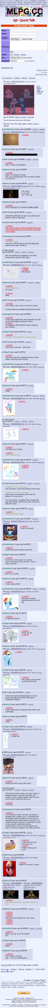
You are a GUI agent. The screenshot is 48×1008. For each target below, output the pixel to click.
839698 (21, 159)
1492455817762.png (9, 859)
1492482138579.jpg (17, 462)
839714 (24, 385)
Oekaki (23, 55)
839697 (24, 149)
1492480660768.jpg (17, 265)
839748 (24, 951)
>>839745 (31, 909)
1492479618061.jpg (17, 132)
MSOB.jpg (41, 462)
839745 (25, 928)
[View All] (30, 117)
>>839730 (30, 646)
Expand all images (42, 70)
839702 (21, 212)
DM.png (42, 398)
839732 (24, 704)
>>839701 (30, 183)
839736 (24, 778)
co (4, 1)
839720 (24, 508)
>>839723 (37, 483)
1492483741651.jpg (17, 755)
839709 (28, 314)
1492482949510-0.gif (18, 649)
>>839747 (32, 928)
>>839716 (35, 396)
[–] (38, 86)
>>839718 (24, 421)
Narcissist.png (7, 628)
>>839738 (17, 790)
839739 (22, 833)
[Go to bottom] (7, 78)
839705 (10, 252)
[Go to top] (5, 969)
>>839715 (30, 385)
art (1, 1)
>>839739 (30, 778)
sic (27, 1)
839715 (28, 396)
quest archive (11, 2)
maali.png (6, 523)
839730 (22, 670)
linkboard (3, 2)
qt (11, 1)
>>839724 (31, 421)
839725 (24, 579)
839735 (21, 752)
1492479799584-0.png (18, 186)
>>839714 (35, 364)
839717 (24, 444)
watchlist (13, 6)
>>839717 (42, 396)
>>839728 (32, 568)
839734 (22, 727)
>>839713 (37, 282)
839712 (22, 352)
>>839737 (28, 752)
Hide (3, 68)
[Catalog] (17, 78)
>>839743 (9, 932)
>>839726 (30, 578)
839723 (22, 554)
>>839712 (28, 342)
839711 (21, 342)
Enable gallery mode (41, 74)
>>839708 (24, 252)
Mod (1, 6)
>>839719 (9, 548)
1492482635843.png (18, 626)
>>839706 (30, 149)
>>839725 (35, 519)
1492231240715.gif (17, 82)
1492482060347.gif (17, 424)
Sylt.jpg (41, 132)
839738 (28, 809)
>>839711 (29, 332)
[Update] (28, 969)
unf (21, 1)
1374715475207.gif (9, 83)
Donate (8, 4)
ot (7, 1)
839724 (25, 568)
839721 (28, 519)
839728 (22, 623)
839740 (21, 855)
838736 (11, 117)
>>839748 (39, 928)
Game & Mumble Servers (20, 4)
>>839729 (29, 623)
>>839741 (29, 832)
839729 (24, 646)
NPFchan (28, 998)
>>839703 (28, 212)
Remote (17, 55)
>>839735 (9, 803)
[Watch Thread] (20, 117)
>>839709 (31, 252)
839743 (24, 909)
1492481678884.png (18, 367)
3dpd (17, 1)
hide (8, 81)
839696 (28, 129)
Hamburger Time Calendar (33, 2)
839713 (28, 364)
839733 (24, 716)
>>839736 (29, 726)
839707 (24, 282)
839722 (28, 544)
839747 (22, 940)
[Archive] (32, 78)
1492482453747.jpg (17, 591)
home (7, 6)
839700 (24, 183)
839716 (10, 421)
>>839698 (42, 129)
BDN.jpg (39, 265)
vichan (22, 998)
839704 (28, 236)
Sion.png (41, 367)
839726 (28, 589)
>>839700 (9, 206)
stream (19, 2)
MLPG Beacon (6, 985)
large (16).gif (41, 649)
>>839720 (35, 460)
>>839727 (35, 589)
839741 (24, 881)
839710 (22, 332)
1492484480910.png (18, 835)
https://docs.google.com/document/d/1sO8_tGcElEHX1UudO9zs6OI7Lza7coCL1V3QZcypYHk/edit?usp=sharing (23, 229)
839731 (21, 692)
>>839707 (17, 252)
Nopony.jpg (6, 593)
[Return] (24, 78)
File (11, 55)
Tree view (44, 72)
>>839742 (9, 912)
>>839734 (30, 704)
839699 (24, 169)
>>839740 (31, 790)
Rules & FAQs (35, 4)
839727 (24, 613)
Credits (43, 4)
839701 (24, 202)
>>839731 (9, 720)
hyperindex (42, 1)
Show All (9, 68)
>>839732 (29, 670)
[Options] (45, 6)
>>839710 (28, 300)
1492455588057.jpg (9, 757)
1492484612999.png (18, 858)
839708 (21, 300)
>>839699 (28, 159)
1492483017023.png (18, 672)
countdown (33, 1)
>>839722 (30, 483)
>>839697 (35, 129)
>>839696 (9, 153)
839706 (28, 262)
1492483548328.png (18, 729)
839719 (23, 483)
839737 (10, 790)
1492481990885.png (18, 398)
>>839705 (9, 293)
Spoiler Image (27, 39)
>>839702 (9, 226)
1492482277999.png (18, 521)
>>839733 (28, 692)
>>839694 (25, 135)
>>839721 (30, 508)
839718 (28, 460)
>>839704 (30, 222)
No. (8, 117)
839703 (23, 222)
